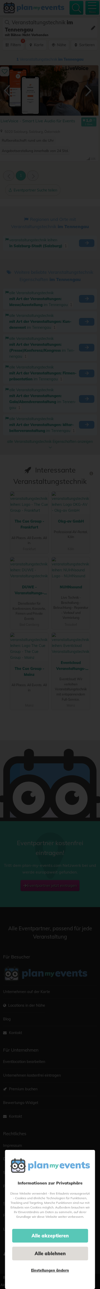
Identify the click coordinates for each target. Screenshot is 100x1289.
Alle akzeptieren (50, 1236)
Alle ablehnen (50, 1253)
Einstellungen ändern (50, 1270)
